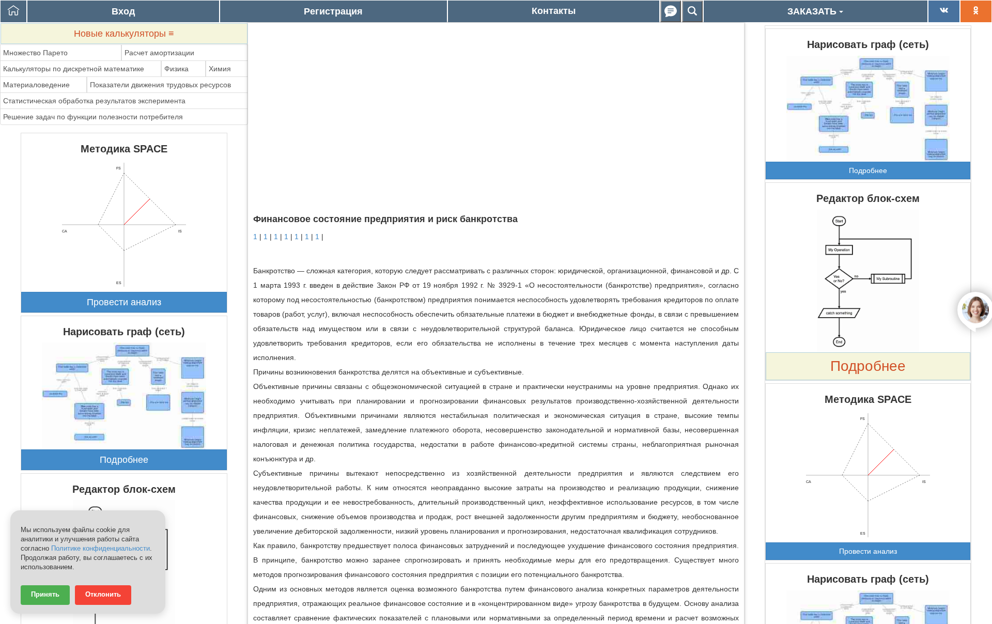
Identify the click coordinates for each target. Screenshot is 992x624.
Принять (45, 594)
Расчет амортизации (159, 53)
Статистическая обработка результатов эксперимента (94, 101)
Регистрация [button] (333, 11)
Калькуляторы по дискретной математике (73, 69)
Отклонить (103, 594)
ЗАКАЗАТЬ (813, 11)
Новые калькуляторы (124, 33)
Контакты (554, 11)
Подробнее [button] (124, 460)
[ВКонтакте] (943, 11)
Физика (176, 69)
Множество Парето (35, 53)
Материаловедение (36, 85)
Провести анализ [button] (124, 302)
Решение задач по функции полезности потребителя (93, 117)
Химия (220, 69)
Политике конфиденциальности (100, 548)
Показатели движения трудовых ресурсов (160, 85)
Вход (123, 11)
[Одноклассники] (975, 11)
